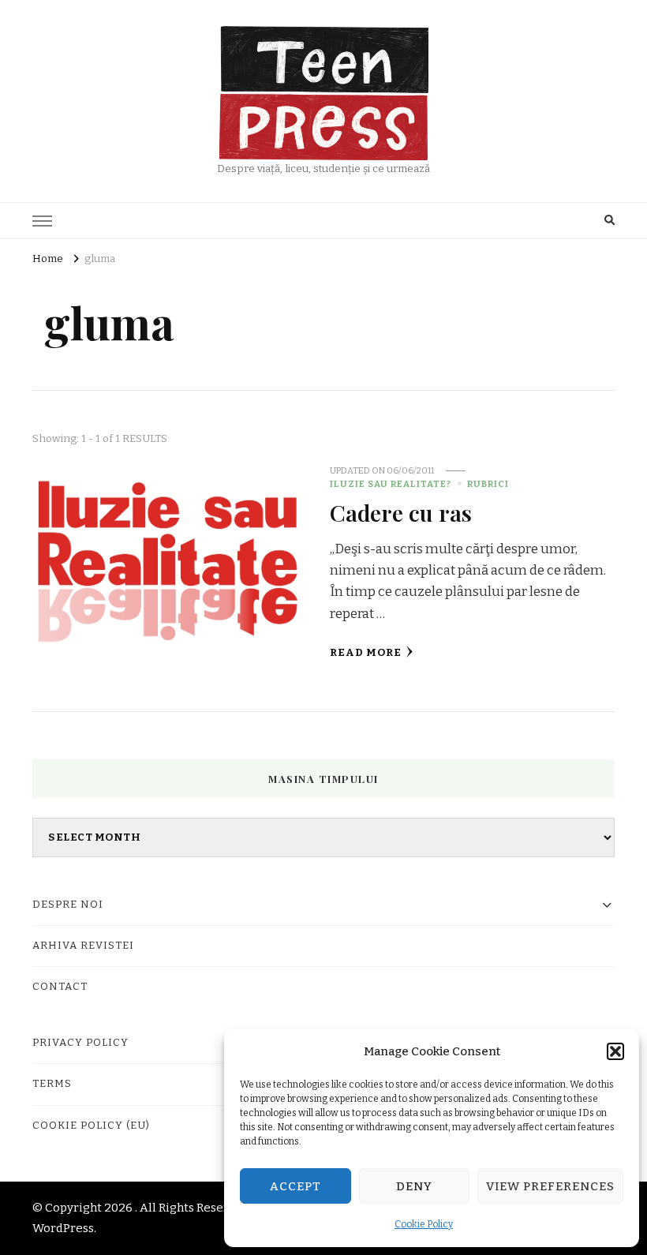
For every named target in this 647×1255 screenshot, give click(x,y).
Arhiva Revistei (83, 945)
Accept (295, 1186)
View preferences (550, 1186)
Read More (366, 652)
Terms (52, 1083)
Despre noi (67, 904)
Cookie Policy (424, 1224)
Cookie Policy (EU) (91, 1125)
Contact (60, 986)
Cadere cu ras (401, 512)
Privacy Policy (80, 1042)
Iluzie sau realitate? (390, 483)
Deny (414, 1186)
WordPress (63, 1228)
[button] (615, 1051)
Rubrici (488, 483)
